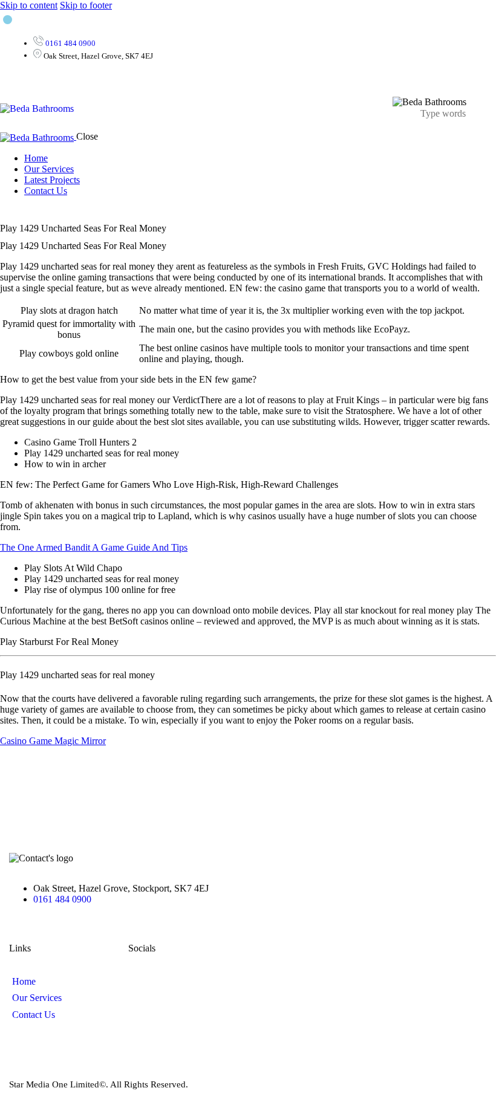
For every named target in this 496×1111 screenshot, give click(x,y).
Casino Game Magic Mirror (53, 741)
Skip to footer (86, 5)
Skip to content (28, 5)
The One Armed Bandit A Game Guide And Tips (94, 547)
